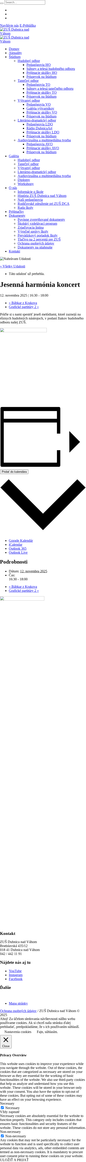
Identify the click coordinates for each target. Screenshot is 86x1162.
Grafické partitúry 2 (24, 307)
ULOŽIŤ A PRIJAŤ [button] (14, 1160)
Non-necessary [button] (10, 1132)
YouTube (15, 971)
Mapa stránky (18, 1003)
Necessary (12, 1108)
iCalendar (15, 544)
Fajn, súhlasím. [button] (47, 1032)
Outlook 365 (17, 548)
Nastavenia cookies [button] (17, 1032)
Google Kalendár (21, 540)
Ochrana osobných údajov (18, 1011)
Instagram (15, 975)
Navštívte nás (9, 25)
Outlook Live (18, 552)
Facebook (15, 979)
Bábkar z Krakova (23, 303)
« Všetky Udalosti (12, 266)
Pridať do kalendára (14, 471)
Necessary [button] (7, 1103)
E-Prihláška (28, 25)
